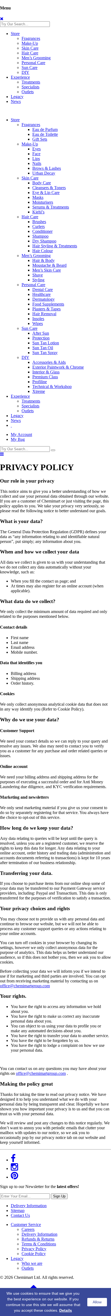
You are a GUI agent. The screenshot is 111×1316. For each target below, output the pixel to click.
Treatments (31, 82)
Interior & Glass (46, 372)
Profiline (39, 381)
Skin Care (30, 48)
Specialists (30, 87)
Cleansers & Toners (49, 187)
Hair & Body (43, 260)
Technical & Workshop (52, 386)
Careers (28, 1229)
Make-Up (30, 43)
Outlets (28, 91)
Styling (38, 280)
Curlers (38, 226)
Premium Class (45, 377)
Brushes (39, 221)
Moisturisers (42, 202)
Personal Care (33, 62)
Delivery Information (29, 1205)
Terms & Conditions (39, 1244)
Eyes (36, 149)
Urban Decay (43, 173)
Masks (37, 197)
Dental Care (42, 289)
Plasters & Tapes (46, 309)
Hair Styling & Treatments (54, 246)
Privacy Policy (34, 1248)
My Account (21, 434)
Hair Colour (42, 250)
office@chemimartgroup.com (25, 985)
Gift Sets (39, 139)
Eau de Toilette (45, 134)
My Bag (18, 439)
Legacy (17, 96)
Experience (20, 77)
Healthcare (41, 294)
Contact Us (20, 1215)
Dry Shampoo (44, 241)
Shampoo (40, 236)
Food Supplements (48, 304)
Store (15, 33)
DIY (25, 72)
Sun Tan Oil (42, 347)
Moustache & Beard (49, 265)
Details (65, 1310)
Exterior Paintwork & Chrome (58, 367)
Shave (37, 275)
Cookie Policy (34, 1253)
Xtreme (38, 391)
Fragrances (31, 38)
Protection (41, 338)
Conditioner (42, 231)
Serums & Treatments (50, 207)
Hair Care (30, 53)
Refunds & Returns (38, 1239)
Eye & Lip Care (46, 192)
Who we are (32, 1263)
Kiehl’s (38, 212)
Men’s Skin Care (46, 270)
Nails (36, 163)
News (16, 101)
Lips (36, 158)
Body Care (41, 183)
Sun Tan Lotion (45, 343)
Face (36, 153)
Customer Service (26, 1224)
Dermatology (43, 299)
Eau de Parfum (45, 129)
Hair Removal (44, 313)
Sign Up (59, 1196)
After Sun (40, 333)
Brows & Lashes (46, 168)
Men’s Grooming (36, 58)
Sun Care (29, 67)
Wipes (37, 323)
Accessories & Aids (49, 362)
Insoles (38, 318)
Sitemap (18, 1210)
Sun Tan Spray (45, 352)
